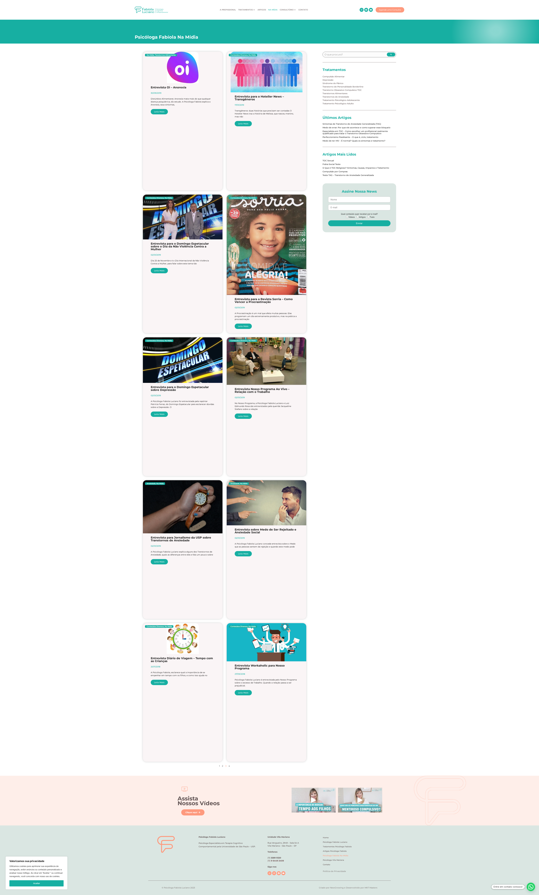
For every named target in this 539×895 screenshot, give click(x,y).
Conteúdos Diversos (239, 55)
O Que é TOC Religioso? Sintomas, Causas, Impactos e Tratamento (356, 168)
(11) (276, 860)
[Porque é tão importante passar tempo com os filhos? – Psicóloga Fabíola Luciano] (314, 800)
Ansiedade (151, 483)
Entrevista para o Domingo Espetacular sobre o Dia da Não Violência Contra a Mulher (180, 246)
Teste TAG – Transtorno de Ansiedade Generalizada (348, 175)
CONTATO (303, 10)
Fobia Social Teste (332, 164)
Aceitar (36, 883)
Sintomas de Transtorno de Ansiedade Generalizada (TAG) (352, 124)
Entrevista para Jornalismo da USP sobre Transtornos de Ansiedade (181, 539)
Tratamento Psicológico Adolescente (341, 100)
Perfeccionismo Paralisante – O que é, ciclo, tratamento (350, 137)
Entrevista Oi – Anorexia (168, 87)
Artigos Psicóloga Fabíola (335, 851)
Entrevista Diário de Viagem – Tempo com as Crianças (182, 660)
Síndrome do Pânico (333, 83)
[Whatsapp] (269, 873)
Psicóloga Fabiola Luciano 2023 (179, 887)
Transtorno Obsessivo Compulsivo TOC (342, 90)
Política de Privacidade (334, 871)
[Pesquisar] (391, 54)
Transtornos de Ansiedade (336, 97)
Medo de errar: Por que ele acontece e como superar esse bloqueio (356, 127)
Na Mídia (150, 55)
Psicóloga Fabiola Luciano (335, 842)
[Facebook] (366, 10)
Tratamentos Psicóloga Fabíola (337, 846)
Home (326, 837)
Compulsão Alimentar (334, 76)
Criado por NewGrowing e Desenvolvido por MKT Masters (348, 887)
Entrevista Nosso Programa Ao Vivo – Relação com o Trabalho (262, 390)
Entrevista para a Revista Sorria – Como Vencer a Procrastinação (264, 300)
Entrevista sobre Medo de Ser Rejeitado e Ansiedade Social (265, 531)
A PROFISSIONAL (228, 10)
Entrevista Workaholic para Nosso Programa (260, 667)
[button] (531, 887)
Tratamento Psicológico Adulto (338, 103)
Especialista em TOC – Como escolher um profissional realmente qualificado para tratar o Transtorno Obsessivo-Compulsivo (355, 132)
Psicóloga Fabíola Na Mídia (335, 855)
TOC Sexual (328, 160)
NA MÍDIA (273, 10)
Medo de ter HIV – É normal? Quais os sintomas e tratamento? (354, 141)
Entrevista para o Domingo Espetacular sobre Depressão (180, 388)
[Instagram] (362, 10)
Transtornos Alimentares (165, 55)
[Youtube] (371, 10)
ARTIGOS (262, 10)
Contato (326, 864)
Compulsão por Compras (335, 171)
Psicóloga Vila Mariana (333, 860)
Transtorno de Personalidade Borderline (343, 86)
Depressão (328, 80)
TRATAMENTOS (245, 10)
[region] (36, 873)
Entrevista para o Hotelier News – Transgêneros (259, 98)
